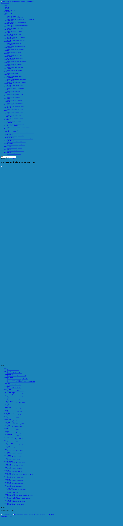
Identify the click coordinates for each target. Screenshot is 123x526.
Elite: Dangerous (8, 77)
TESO (5, 71)
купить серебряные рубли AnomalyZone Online (20, 133)
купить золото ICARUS (14, 121)
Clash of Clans (8, 116)
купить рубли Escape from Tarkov (16, 40)
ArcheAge (7, 62)
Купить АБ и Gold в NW (14, 43)
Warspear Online (8, 143)
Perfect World (7, 107)
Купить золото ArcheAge (14, 64)
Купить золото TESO (13, 73)
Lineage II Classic (9, 80)
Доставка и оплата (9, 10)
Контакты (7, 11)
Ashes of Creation (9, 140)
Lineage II (6, 89)
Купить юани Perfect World (15, 109)
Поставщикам (8, 13)
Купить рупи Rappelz (13, 130)
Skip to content (5, 3)
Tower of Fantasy (8, 35)
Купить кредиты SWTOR (14, 76)
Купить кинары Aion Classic (15, 28)
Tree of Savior (8, 149)
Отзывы (6, 8)
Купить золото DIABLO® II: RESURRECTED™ (21, 19)
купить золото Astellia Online (15, 124)
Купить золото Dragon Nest (15, 103)
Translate (13, 158)
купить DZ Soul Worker (14, 154)
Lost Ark (6, 113)
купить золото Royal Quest (14, 148)
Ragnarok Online (8, 104)
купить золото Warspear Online (16, 145)
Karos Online (7, 110)
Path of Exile (7, 29)
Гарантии (6, 7)
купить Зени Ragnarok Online (15, 106)
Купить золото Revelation (14, 100)
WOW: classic (8, 47)
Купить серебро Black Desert (15, 88)
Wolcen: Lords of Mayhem (11, 125)
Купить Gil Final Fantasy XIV (15, 67)
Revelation (7, 98)
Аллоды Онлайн (8, 23)
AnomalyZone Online (10, 131)
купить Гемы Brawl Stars (14, 34)
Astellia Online (8, 122)
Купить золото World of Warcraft (16, 61)
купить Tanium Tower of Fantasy (16, 37)
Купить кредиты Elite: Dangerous (16, 79)
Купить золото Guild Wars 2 (15, 94)
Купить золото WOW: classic (15, 49)
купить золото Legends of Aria (15, 136)
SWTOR (6, 74)
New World (7, 53)
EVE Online (7, 68)
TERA (6, 95)
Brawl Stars (7, 32)
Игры (5, 5)
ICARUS (6, 119)
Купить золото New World (14, 55)
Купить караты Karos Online (15, 112)
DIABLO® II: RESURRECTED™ (13, 17)
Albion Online (8, 56)
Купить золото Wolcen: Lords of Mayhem (18, 127)
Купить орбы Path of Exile (14, 31)
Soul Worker (7, 152)
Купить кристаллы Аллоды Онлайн (17, 25)
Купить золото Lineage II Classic (16, 82)
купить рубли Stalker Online (15, 85)
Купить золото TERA (13, 97)
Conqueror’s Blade (9, 137)
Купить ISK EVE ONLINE (15, 70)
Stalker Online (8, 83)
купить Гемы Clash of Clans (15, 118)
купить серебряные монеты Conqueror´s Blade (20, 139)
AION (5, 14)
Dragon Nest (7, 101)
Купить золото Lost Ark (14, 115)
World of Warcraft (9, 59)
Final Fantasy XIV (9, 65)
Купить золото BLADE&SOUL (16, 46)
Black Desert (7, 86)
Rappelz (6, 128)
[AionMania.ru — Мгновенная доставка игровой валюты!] (17, 1)
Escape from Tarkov (9, 38)
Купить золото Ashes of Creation (16, 142)
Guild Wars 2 (7, 92)
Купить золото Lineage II (14, 91)
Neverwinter (7, 41)
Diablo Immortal (8, 20)
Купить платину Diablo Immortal (16, 22)
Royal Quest (7, 146)
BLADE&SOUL (8, 44)
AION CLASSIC (8, 26)
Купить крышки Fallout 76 (14, 52)
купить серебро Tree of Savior (15, 151)
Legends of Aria (8, 134)
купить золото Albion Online (15, 58)
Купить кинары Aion (13, 16)
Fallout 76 (6, 50)
